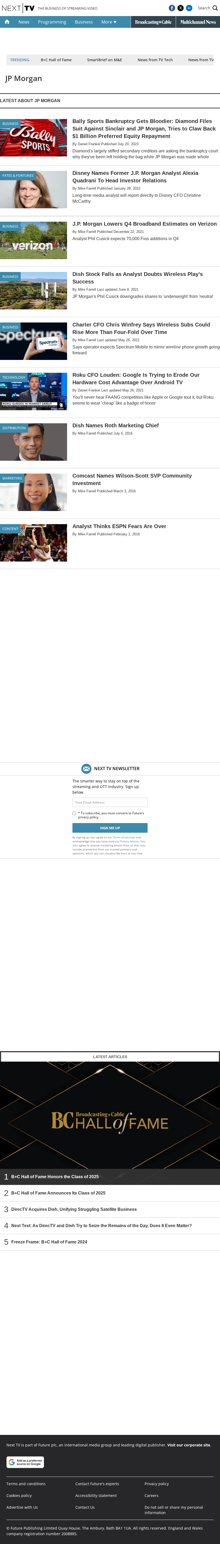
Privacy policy (157, 1483)
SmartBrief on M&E (104, 59)
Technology (13, 377)
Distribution (14, 427)
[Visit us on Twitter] (180, 8)
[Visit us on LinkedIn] (189, 8)
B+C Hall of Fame (56, 59)
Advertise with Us (22, 1507)
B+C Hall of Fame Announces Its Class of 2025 (58, 1193)
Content (10, 528)
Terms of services (124, 837)
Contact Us (85, 1507)
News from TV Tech (155, 59)
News (24, 22)
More (107, 22)
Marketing (12, 478)
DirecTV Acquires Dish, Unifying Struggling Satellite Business (74, 1209)
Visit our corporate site (188, 1444)
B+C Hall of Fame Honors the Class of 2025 (55, 1176)
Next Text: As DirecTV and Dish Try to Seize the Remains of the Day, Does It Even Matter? (101, 1225)
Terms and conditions (26, 1483)
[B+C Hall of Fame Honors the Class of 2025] (110, 1123)
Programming (52, 22)
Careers (152, 1495)
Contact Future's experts (97, 1483)
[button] (208, 8)
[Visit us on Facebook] (172, 8)
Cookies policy (19, 1495)
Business (84, 22)
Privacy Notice (129, 841)
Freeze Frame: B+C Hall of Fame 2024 (49, 1242)
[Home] (7, 22)
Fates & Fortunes (18, 175)
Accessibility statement (96, 1495)
